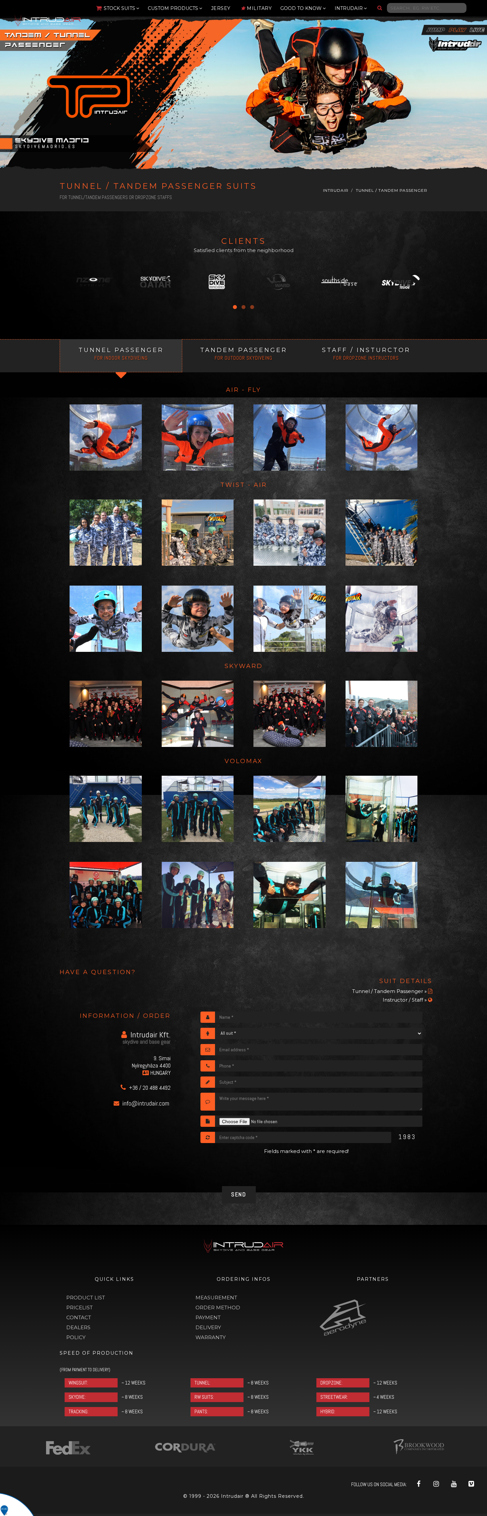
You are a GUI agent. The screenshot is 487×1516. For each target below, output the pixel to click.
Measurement (216, 1297)
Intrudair (336, 190)
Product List (85, 1297)
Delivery (208, 1327)
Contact (78, 1317)
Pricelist (79, 1307)
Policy (75, 1337)
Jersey (221, 8)
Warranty (210, 1337)
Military (259, 8)
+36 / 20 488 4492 (149, 1087)
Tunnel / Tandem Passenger (391, 190)
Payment (208, 1317)
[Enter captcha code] (207, 1137)
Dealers (78, 1327)
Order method (217, 1307)
